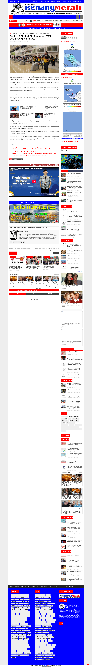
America (48, 595)
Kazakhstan (38, 620)
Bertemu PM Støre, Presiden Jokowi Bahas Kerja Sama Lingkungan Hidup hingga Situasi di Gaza (34, 153)
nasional (70, 20)
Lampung (68, 422)
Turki (48, 653)
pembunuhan (26, 647)
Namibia (42, 632)
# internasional (16, 159)
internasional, (23, 41)
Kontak (69, 1)
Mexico (46, 630)
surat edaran (27, 653)
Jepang (52, 615)
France (37, 611)
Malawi (49, 626)
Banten (70, 416)
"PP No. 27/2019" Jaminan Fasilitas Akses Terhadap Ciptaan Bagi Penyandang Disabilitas (74, 573)
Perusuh (23, 622)
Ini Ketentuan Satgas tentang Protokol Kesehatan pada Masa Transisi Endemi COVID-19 (74, 467)
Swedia (46, 649)
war (22, 655)
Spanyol (53, 647)
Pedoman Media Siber (77, 1)
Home (11, 33)
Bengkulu (76, 416)
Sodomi (13, 628)
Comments (79, 170)
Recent (65, 170)
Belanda (44, 603)
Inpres (18, 605)
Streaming (14, 630)
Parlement (38, 17)
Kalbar (67, 420)
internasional (16, 33)
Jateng (77, 418)
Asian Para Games (15, 597)
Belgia (48, 603)
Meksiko (37, 630)
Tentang (64, 1)
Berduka (18, 599)
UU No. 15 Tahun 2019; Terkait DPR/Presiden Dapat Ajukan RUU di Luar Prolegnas (74, 566)
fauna (18, 634)
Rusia (42, 642)
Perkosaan (19, 620)
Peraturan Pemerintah (22, 618)
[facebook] (16, 1)
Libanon (45, 624)
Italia (43, 615)
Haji (23, 603)
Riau (80, 424)
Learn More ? (61, 620)
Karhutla (17, 607)
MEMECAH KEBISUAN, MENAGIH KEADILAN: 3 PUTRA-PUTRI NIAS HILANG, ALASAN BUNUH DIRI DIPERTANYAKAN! (74, 194)
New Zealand (38, 634)
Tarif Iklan (41, 1)
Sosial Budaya (19, 628)
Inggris (52, 613)
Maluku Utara (65, 424)
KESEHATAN (45, 17)
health (28, 634)
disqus (34, 293)
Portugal (38, 640)
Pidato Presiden (15, 624)
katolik (21, 638)
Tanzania (42, 651)
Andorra (37, 597)
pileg (18, 651)
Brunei (37, 605)
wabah (18, 655)
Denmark (43, 607)
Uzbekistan (43, 655)
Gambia (41, 611)
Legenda (13, 611)
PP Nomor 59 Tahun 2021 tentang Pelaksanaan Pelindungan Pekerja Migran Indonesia (73, 369)
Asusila (22, 597)
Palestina (47, 636)
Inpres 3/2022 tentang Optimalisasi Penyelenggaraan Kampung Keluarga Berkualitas (74, 216)
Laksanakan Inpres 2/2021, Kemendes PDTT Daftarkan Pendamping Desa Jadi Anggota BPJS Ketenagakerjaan (74, 228)
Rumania (37, 642)
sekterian (14, 653)
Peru (49, 638)
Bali (67, 416)
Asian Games (25, 595)
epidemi (29, 632)
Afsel (44, 595)
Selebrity (28, 626)
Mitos (17, 613)
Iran (40, 615)
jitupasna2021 (15, 638)
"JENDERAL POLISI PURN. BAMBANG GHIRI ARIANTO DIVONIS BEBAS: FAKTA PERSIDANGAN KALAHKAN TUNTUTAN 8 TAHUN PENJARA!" (38, 20)
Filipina (45, 609)
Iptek (13, 607)
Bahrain (48, 601)
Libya (50, 624)
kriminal (26, 640)
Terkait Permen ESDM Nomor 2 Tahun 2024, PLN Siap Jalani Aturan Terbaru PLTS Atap (74, 384)
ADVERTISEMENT (53, 17)
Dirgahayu (14, 601)
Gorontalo (64, 418)
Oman (37, 636)
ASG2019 (13, 595)
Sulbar (63, 426)
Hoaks (27, 603)
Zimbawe (47, 657)
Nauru (47, 632)
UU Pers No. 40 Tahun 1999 (50, 1)
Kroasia (49, 622)
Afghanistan (38, 595)
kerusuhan (14, 640)
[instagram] (20, 1)
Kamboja (50, 618)
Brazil (53, 603)
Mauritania (48, 628)
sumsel (63, 431)
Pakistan (41, 636)
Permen (24, 620)
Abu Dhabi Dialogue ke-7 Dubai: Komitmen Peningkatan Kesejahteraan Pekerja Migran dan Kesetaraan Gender (33, 268)
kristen (13, 642)
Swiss (51, 649)
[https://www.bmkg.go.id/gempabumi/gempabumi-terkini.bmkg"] (72, 58)
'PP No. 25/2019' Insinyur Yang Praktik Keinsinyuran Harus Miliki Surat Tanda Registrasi (74, 579)
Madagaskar (38, 626)
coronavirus (17, 632)
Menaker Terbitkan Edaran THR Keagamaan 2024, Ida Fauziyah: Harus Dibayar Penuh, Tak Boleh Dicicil (74, 443)
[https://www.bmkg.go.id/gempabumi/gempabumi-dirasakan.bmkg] (72, 92)
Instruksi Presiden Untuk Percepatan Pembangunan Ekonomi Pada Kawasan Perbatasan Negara (74, 234)
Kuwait (37, 624)
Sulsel (68, 426)
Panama (52, 636)
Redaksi (59, 1)
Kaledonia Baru (43, 618)
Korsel (44, 622)
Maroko (42, 628)
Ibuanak (13, 605)
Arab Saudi (48, 597)
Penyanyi (13, 618)
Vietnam (48, 655)
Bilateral (24, 599)
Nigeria (44, 634)
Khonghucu (14, 609)
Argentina (38, 599)
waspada (27, 655)
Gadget (26, 601)
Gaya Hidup (14, 603)
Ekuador (48, 607)
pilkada (22, 651)
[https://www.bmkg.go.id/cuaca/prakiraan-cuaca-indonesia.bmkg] (72, 161)
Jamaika (48, 615)
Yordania (38, 657)
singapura (47, 659)
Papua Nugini (38, 638)
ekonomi (24, 632)
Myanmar (37, 632)
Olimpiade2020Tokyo (16, 615)
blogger (17, 293)
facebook (50, 293)
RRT (46, 640)
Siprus (37, 647)
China (51, 605)
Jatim (63, 420)
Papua (76, 424)
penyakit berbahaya (22, 649)
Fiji (41, 609)
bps (12, 632)
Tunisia (43, 653)
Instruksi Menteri (25, 605)
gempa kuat (23, 634)
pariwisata (14, 647)
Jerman (37, 618)
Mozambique (52, 630)
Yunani (42, 657)
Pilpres (22, 624)
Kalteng (76, 420)
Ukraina (37, 655)
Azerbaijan (42, 601)
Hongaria (38, 613)
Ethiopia (37, 609)
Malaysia (37, 628)
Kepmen (22, 607)
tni (15, 655)
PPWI (23, 615)
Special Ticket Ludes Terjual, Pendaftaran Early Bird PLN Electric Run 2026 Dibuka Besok (74, 200)
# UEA (21, 159)
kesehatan (20, 640)
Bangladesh (38, 603)
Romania (50, 640)
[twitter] (18, 1)
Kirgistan (48, 620)
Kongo (53, 620)
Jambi (73, 418)
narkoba (26, 642)
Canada (47, 605)
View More (57, 252)
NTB (70, 424)
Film (23, 601)
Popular (72, 170)
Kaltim (63, 422)
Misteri (13, 613)
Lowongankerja (25, 611)
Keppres (27, 607)
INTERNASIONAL (16, 17)
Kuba (53, 622)
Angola (42, 597)
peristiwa (14, 651)
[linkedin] (23, 1)
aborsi (27, 630)
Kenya (43, 620)
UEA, (27, 41)
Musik (21, 613)
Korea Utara (38, 622)
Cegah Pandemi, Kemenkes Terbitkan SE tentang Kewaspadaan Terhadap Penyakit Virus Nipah (74, 455)
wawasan (13, 657)
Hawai (51, 611)
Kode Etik (35, 1)
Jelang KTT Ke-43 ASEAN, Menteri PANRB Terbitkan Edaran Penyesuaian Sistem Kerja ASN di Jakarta (74, 461)
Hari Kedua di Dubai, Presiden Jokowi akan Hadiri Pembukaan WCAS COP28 (29, 155)
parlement (20, 647)
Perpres (13, 622)
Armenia (43, 599)
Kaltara (71, 420)
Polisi (26, 624)
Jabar (69, 418)
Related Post (13, 253)
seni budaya (20, 653)
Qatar (42, 640)
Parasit (27, 615)
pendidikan (14, 649)
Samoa (46, 642)
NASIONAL (31, 17)
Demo (29, 599)
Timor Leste (38, 653)
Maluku (73, 422)
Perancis (45, 638)
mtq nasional (19, 642)
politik (27, 651)
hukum (16, 636)
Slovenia (42, 647)
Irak (36, 615)
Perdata (13, 620)
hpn (12, 636)
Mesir (42, 630)
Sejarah (22, 626)
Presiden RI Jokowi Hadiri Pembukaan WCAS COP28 (24, 151)
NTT (73, 424)
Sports (25, 628)
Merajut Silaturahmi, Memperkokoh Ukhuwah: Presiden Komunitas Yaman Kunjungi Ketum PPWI (74, 187)
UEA (20, 33)
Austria (37, 601)
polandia (42, 659)
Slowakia (47, 647)
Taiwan (37, 651)
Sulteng (72, 426)
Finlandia (51, 609)
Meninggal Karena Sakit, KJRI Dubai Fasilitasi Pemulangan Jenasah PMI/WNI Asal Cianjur (32, 147)
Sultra (77, 426)
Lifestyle (19, 611)
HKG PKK (19, 603)
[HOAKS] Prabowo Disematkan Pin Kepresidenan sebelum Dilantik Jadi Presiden (74, 535)
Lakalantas (25, 609)
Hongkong (43, 613)
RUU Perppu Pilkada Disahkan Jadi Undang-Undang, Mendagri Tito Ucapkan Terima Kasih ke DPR (73, 560)
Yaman (53, 655)
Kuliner (19, 609)
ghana (37, 659)
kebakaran (26, 638)
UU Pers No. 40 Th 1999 (42, 586)
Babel (63, 416)
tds (12, 655)
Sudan (37, 649)
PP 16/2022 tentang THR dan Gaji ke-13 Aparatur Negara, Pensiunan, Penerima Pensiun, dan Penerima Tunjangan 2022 (75, 358)
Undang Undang (21, 630)
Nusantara (26, 613)
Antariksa (19, 595)
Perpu (18, 622)
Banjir (27, 597)
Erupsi (19, 601)
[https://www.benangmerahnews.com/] (69, 596)
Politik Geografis (15, 626)
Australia (49, 599)
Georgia (46, 611)
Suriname (42, 649)
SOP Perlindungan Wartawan (16, 586)
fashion (13, 634)
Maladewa (44, 626)
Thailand (47, 651)
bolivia (52, 657)
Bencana (13, 599)
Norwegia (49, 634)
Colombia (38, 607)
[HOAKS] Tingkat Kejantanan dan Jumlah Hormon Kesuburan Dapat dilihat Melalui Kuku (73, 528)
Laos (41, 624)
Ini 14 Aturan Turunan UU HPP (72, 553)
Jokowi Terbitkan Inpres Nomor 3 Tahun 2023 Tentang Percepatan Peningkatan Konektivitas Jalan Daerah (74, 210)
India (48, 613)
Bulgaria (42, 605)
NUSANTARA (24, 17)
